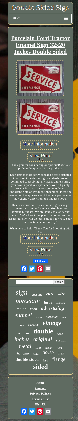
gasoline (37, 294)
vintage (52, 322)
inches (21, 339)
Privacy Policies (40, 393)
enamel (23, 315)
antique (23, 333)
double (43, 331)
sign (22, 292)
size (61, 293)
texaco (39, 317)
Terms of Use (40, 399)
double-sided (27, 359)
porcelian (52, 316)
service (33, 324)
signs (21, 325)
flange (58, 359)
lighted (60, 334)
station (61, 340)
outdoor (60, 302)
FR (44, 404)
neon (33, 309)
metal (25, 346)
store (64, 317)
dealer (36, 354)
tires (61, 353)
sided (40, 366)
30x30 (48, 352)
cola (38, 347)
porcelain (28, 300)
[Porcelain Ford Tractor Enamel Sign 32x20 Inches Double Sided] (40, 78)
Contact (40, 388)
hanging (23, 353)
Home (40, 382)
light (59, 347)
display (49, 347)
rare (50, 293)
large (48, 302)
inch (45, 360)
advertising (52, 308)
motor (21, 309)
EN (37, 404)
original (42, 339)
